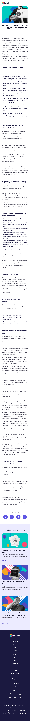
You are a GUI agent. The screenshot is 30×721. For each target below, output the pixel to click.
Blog (15, 666)
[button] (26, 3)
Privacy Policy (15, 673)
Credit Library (15, 663)
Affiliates (15, 686)
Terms (15, 676)
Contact (15, 657)
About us (15, 644)
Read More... (5, 560)
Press (15, 650)
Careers (15, 647)
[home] (6, 3)
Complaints (15, 679)
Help (15, 660)
